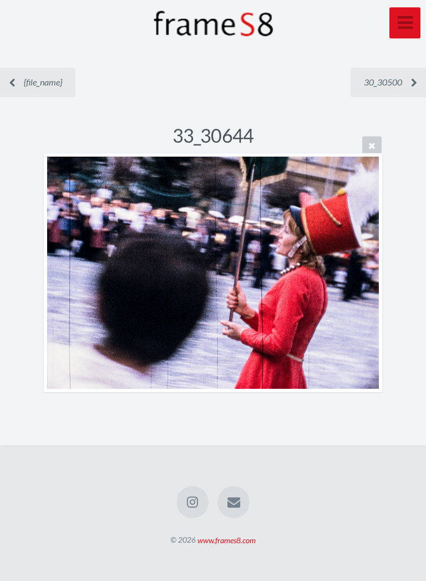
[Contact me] (233, 502)
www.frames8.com (226, 539)
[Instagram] (192, 502)
